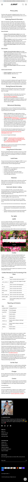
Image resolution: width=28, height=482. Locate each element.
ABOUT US (3, 431)
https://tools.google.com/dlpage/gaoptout (19, 118)
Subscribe (14, 244)
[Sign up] (26, 460)
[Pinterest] (17, 248)
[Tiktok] (15, 248)
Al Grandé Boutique (7, 476)
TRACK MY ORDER (4, 450)
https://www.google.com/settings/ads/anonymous (16, 139)
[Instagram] (13, 248)
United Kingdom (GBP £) (5, 473)
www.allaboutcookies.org (13, 352)
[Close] (26, 232)
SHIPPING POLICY (4, 445)
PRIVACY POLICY (4, 443)
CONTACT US (3, 442)
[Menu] (2, 4)
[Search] (23, 4)
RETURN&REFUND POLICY (6, 449)
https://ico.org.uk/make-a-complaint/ (17, 393)
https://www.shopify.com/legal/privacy (10, 96)
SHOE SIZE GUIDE (4, 436)
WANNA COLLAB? (4, 432)
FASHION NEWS (4, 434)
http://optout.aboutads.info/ (6, 147)
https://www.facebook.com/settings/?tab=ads (16, 137)
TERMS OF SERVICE (5, 447)
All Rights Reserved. (13, 476)
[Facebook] (10, 248)
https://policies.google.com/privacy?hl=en (11, 117)
